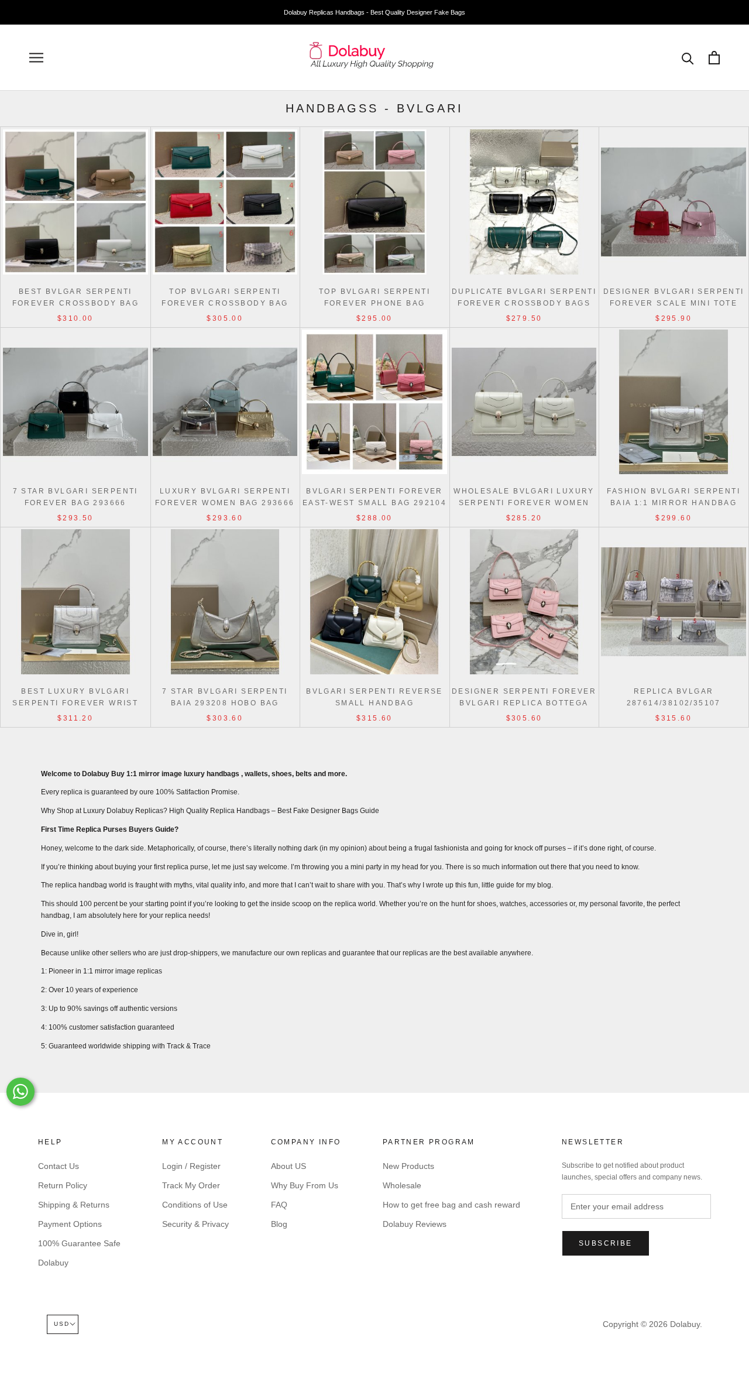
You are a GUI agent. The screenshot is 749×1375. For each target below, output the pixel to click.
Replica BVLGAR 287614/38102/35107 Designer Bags (674, 703)
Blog (279, 1224)
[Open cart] (714, 57)
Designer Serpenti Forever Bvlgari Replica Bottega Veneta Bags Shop (524, 703)
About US (288, 1166)
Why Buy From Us (304, 1185)
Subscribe (606, 1243)
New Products (408, 1166)
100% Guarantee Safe (79, 1243)
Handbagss (332, 108)
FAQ (279, 1204)
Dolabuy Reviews (414, 1224)
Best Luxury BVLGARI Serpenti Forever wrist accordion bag (75, 703)
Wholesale (402, 1185)
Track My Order (191, 1185)
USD (62, 1324)
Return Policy (62, 1185)
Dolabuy (53, 1262)
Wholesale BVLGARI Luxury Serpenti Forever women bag (524, 503)
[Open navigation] (36, 58)
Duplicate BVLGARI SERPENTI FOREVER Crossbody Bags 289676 (524, 303)
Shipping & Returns (73, 1204)
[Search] (688, 58)
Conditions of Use (195, 1204)
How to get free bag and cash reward (451, 1204)
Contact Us (58, 1166)
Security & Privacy (195, 1224)
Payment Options (70, 1224)
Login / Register (191, 1166)
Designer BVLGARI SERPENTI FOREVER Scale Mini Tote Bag (673, 303)
